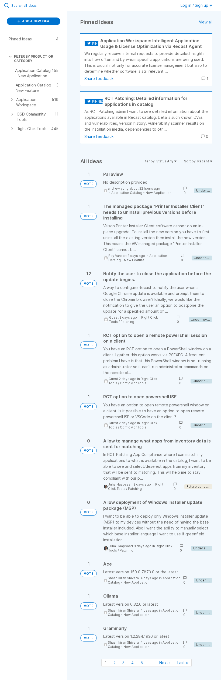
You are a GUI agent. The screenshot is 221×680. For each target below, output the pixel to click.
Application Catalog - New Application (141, 193)
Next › (165, 662)
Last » (182, 662)
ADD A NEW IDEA (35, 21)
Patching (127, 322)
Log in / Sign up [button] (195, 5)
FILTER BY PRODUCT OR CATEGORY (33, 58)
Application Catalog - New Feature (137, 258)
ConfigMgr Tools (133, 383)
